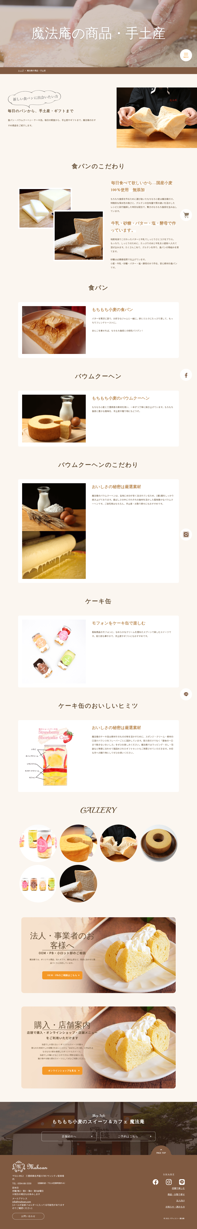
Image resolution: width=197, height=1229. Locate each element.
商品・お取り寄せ (176, 1194)
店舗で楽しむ (178, 1188)
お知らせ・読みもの (175, 1206)
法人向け (180, 1200)
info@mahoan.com (21, 1201)
